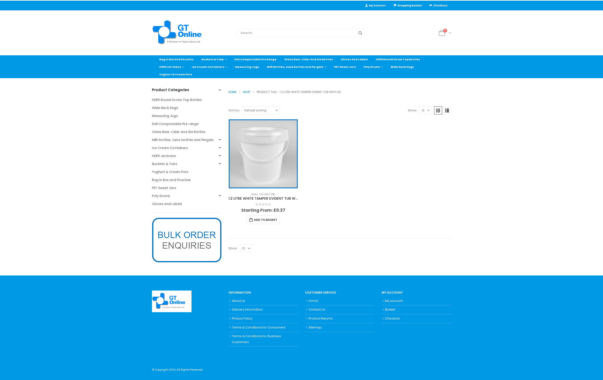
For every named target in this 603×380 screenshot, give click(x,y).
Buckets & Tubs (212, 59)
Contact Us (317, 309)
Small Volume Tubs (263, 194)
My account (394, 301)
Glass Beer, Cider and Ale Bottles (308, 59)
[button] (438, 110)
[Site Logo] (181, 33)
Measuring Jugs (247, 67)
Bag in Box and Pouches (176, 59)
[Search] (360, 33)
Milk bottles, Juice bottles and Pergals (295, 67)
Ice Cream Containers (208, 67)
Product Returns (321, 318)
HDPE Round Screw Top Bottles (398, 59)
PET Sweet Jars (345, 67)
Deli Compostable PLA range (255, 59)
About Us (238, 301)
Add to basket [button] (265, 220)
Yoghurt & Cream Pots (175, 74)
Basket (390, 309)
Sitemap (315, 327)
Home (313, 301)
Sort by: (234, 110)
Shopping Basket (409, 5)
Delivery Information (247, 309)
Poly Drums (372, 67)
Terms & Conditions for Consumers (258, 327)
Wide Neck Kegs (402, 67)
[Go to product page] (263, 153)
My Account (377, 5)
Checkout (440, 5)
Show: (412, 110)
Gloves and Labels (354, 59)
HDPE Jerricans (170, 67)
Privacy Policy (242, 318)
